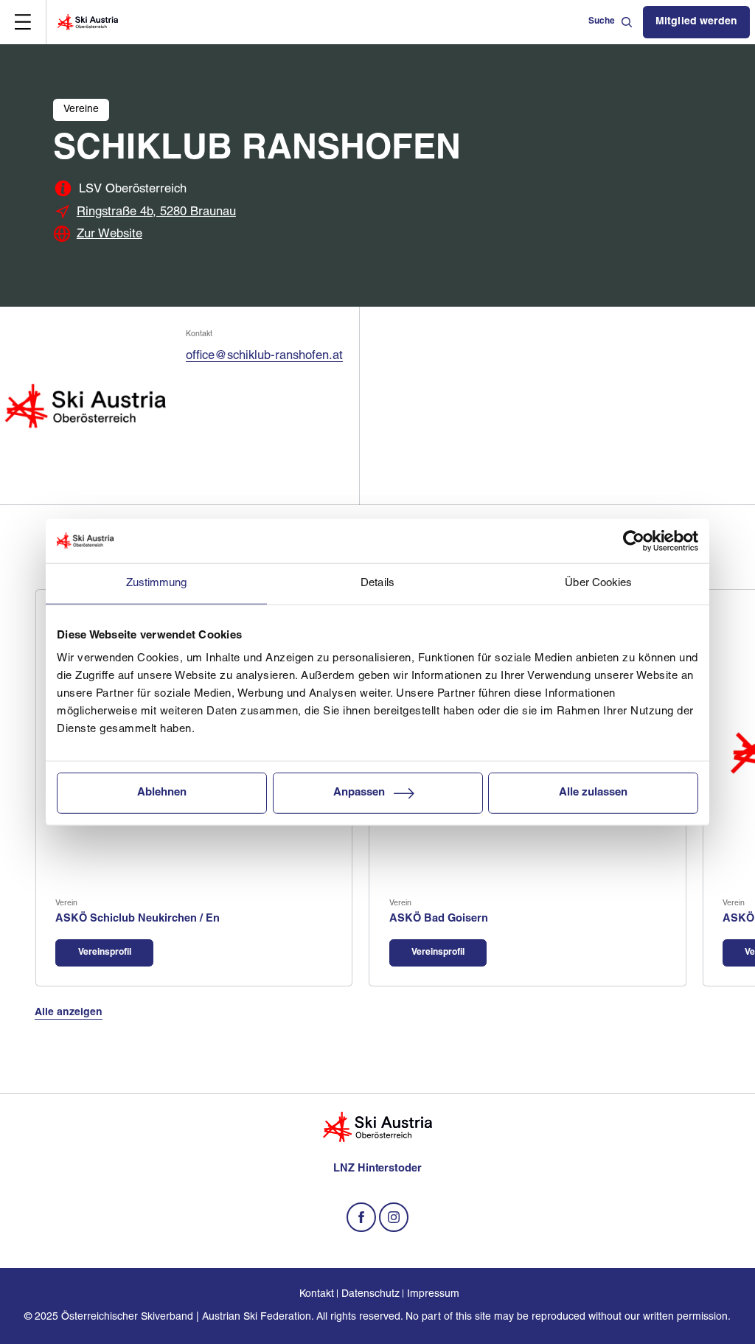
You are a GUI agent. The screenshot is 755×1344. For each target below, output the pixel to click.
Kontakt (316, 1294)
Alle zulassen (593, 792)
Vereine (81, 109)
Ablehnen (162, 792)
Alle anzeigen (68, 1012)
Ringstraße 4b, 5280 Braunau (156, 212)
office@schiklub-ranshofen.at (264, 356)
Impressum (433, 1294)
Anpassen (359, 792)
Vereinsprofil (104, 952)
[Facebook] (361, 1217)
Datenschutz (370, 1294)
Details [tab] (377, 582)
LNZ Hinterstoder (377, 1168)
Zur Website (109, 234)
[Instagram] (393, 1217)
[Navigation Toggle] (23, 22)
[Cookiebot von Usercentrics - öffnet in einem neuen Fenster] (633, 540)
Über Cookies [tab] (598, 582)
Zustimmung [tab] (156, 582)
